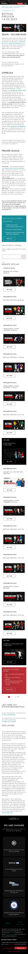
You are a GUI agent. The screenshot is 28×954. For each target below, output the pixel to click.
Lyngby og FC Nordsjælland (18, 126)
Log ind (14, 3)
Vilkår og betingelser (8, 923)
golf (15, 721)
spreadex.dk (5, 6)
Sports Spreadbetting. (10, 714)
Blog (15, 6)
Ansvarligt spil (20, 924)
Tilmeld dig (20, 3)
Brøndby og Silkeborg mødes (18, 90)
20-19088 (12, 932)
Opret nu (9, 238)
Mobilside (19, 922)
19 (15, 696)
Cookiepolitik (12, 944)
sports (10, 6)
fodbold (5, 721)
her (12, 65)
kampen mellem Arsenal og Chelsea (14, 168)
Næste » (18, 696)
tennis (10, 721)
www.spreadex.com (7, 813)
